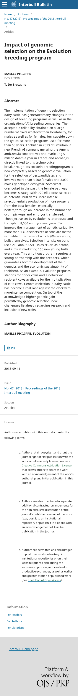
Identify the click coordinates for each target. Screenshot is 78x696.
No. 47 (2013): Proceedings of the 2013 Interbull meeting (35, 21)
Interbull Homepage (23, 649)
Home (8, 14)
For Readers (14, 615)
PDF (13, 348)
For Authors (14, 621)
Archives (23, 14)
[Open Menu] (4, 4)
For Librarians (15, 628)
